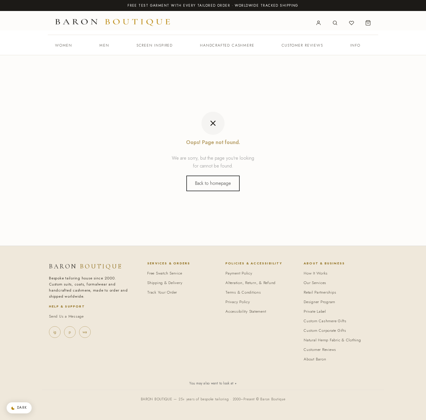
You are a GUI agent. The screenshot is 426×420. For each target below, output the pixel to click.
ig (54, 332)
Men (104, 45)
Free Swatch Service (164, 273)
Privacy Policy (237, 302)
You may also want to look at (212, 383)
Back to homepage (213, 183)
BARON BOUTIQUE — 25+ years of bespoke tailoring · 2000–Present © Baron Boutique (213, 399)
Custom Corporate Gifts (325, 330)
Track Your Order (162, 292)
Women (63, 45)
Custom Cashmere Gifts (325, 321)
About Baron (315, 359)
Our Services (315, 282)
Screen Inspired (154, 45)
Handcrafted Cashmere (227, 45)
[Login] (318, 23)
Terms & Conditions (243, 292)
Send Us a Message (66, 316)
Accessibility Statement (245, 311)
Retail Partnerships (320, 292)
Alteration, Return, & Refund (250, 282)
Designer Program (319, 302)
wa (85, 332)
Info (355, 45)
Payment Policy (238, 273)
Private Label (315, 311)
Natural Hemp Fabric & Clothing (332, 340)
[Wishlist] (351, 23)
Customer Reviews (302, 45)
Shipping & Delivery (164, 282)
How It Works (316, 273)
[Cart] (368, 23)
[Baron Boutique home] (112, 22)
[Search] (335, 23)
